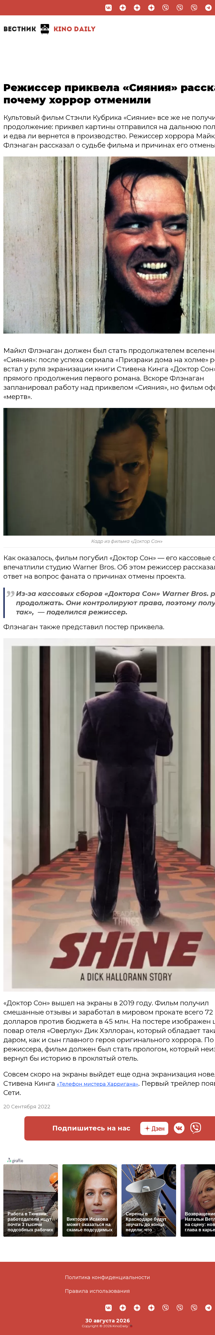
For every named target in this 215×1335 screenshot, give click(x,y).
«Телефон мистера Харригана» (109, 1083)
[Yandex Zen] (123, 7)
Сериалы (179, 46)
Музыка (144, 46)
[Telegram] (208, 7)
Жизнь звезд (53, 49)
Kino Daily (49, 29)
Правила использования (97, 1291)
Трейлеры (108, 46)
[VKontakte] (108, 7)
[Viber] (165, 7)
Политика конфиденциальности (107, 1277)
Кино (78, 46)
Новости (21, 46)
